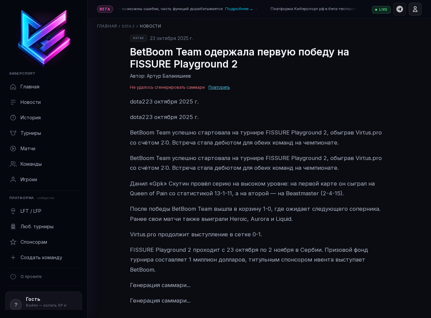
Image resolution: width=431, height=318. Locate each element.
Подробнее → (236, 8)
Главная (107, 26)
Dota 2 (128, 26)
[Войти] (415, 9)
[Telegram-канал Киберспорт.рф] (399, 9)
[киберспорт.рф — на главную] (43, 38)
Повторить (219, 87)
